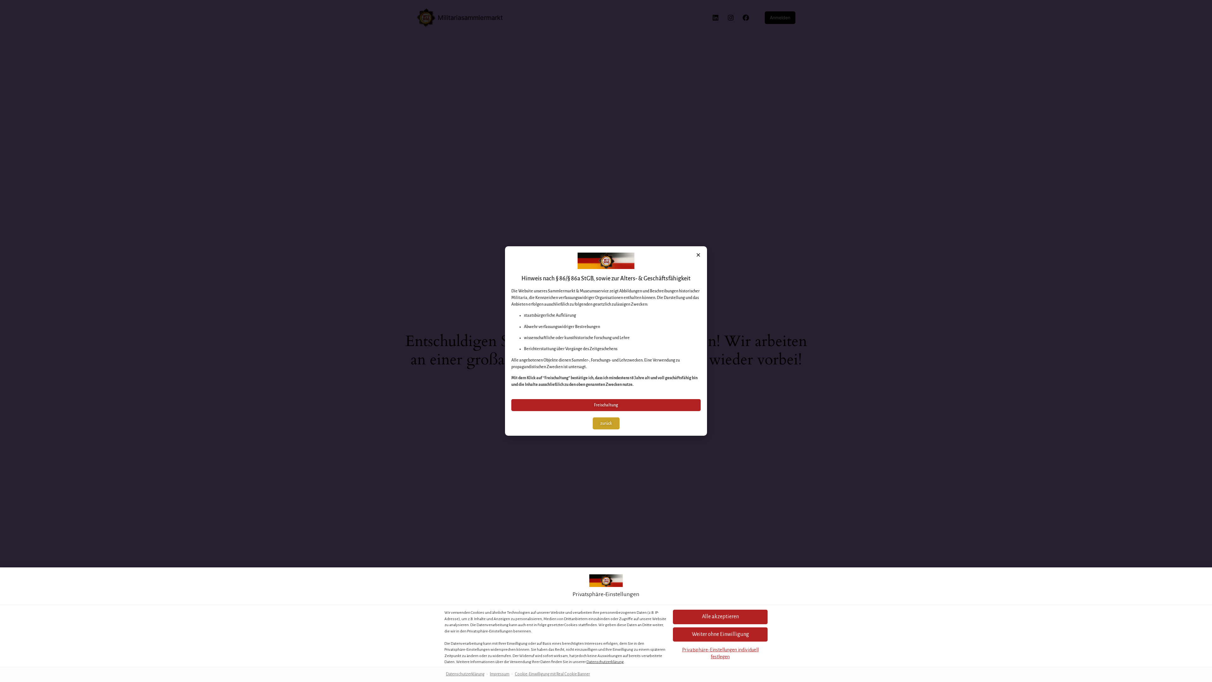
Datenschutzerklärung (605, 662)
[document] (606, 341)
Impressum (499, 674)
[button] (720, 617)
